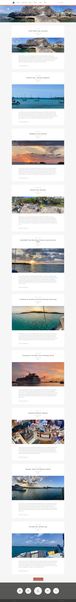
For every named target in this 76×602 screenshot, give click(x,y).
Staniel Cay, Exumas (38, 190)
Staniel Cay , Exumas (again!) (38, 78)
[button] (62, 2)
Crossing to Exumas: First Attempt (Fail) (38, 355)
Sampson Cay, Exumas (38, 134)
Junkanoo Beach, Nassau (38, 413)
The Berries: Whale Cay (38, 527)
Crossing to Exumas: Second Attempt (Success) (38, 299)
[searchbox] (60, 2)
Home (18, 2)
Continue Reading (24, 66)
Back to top (61, 600)
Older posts (38, 579)
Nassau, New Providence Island (38, 469)
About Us (24, 2)
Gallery (35, 2)
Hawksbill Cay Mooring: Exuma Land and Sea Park (38, 241)
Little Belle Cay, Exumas (38, 31)
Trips (40, 2)
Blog (30, 2)
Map (45, 2)
